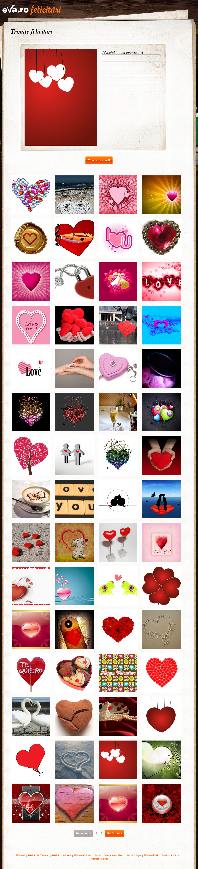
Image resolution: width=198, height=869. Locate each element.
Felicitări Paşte (134, 855)
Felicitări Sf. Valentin (38, 855)
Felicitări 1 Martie (99, 858)
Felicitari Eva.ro (31, 10)
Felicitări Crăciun (82, 855)
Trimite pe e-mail (99, 160)
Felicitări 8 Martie (170, 855)
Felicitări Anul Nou (61, 855)
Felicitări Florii (151, 855)
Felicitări (20, 855)
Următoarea (114, 833)
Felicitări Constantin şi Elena (109, 855)
